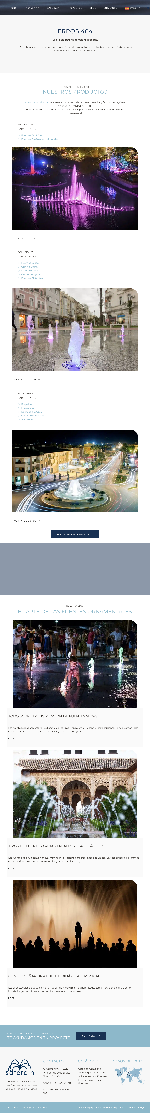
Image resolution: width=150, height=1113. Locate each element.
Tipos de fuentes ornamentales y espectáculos (56, 846)
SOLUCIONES (26, 252)
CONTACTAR (89, 1036)
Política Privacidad (105, 1107)
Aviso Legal (85, 1107)
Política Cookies (127, 1107)
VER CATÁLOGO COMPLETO (73, 534)
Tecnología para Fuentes (92, 1072)
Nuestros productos (36, 102)
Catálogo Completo (89, 1068)
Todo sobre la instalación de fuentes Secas (53, 716)
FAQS (141, 1107)
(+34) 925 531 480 (62, 1083)
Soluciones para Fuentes (92, 1076)
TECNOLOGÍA (26, 124)
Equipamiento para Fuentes (89, 1082)
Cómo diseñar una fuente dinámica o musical (54, 976)
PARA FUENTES (27, 129)
